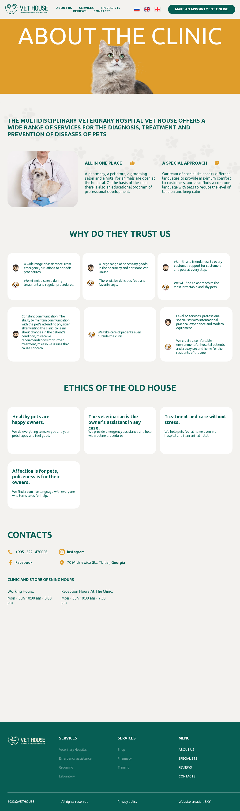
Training (123, 767)
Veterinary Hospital (73, 749)
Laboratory (67, 776)
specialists (188, 758)
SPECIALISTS (110, 7)
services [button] (86, 7)
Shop (121, 749)
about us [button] (64, 7)
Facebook (24, 562)
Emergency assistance (75, 758)
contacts (102, 11)
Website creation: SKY (195, 801)
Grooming (66, 767)
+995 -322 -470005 (31, 552)
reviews (79, 11)
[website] (136, 9)
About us (186, 749)
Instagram (76, 552)
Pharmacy (125, 758)
